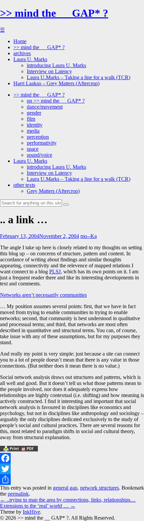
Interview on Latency (49, 71)
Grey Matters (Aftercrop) (53, 191)
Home (19, 41)
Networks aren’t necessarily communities (43, 295)
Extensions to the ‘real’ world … (37, 506)
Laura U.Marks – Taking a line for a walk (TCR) (78, 77)
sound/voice (39, 155)
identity (35, 125)
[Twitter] (72, 469)
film (31, 119)
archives (22, 53)
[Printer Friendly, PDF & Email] (19, 449)
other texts (24, 185)
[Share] (72, 479)
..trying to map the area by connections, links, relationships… (68, 500)
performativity (42, 143)
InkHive (31, 512)
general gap (65, 488)
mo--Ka (88, 236)
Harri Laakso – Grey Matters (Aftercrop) (56, 83)
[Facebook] (72, 458)
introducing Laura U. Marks (56, 65)
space (33, 149)
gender (34, 113)
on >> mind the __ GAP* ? (56, 101)
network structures (99, 488)
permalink (18, 494)
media (33, 131)
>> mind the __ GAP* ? (54, 13)
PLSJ (55, 271)
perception (38, 137)
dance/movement (45, 107)
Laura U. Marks (30, 59)
